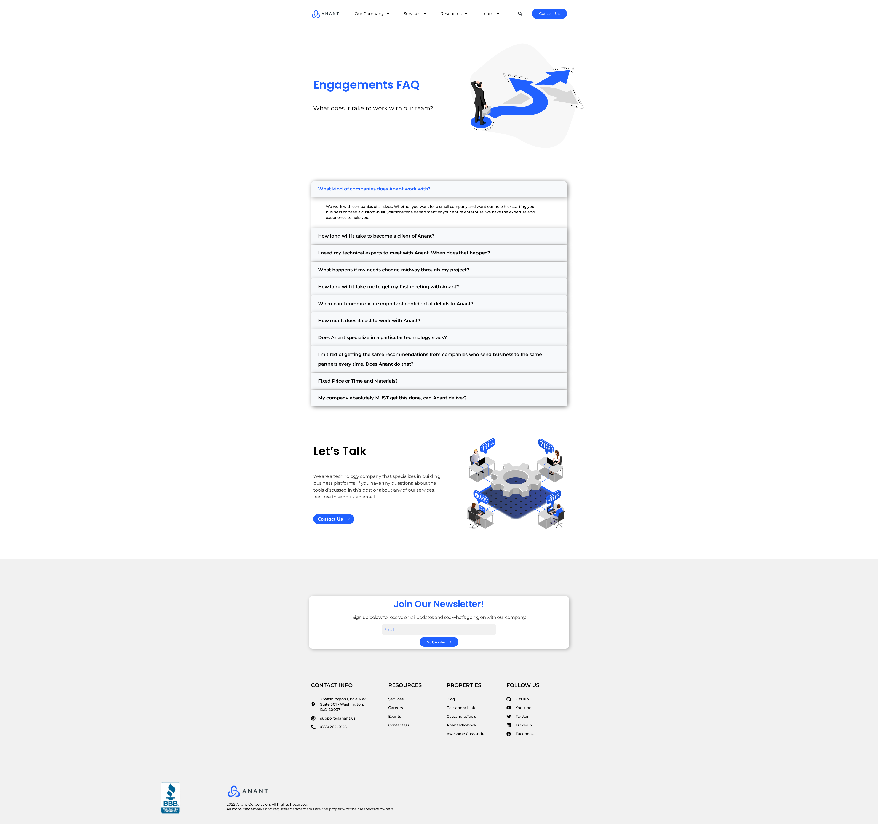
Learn (487, 13)
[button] (520, 14)
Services (412, 13)
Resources (451, 13)
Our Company (369, 13)
